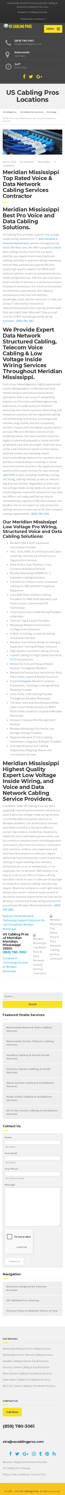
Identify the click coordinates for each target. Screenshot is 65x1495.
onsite (57, 247)
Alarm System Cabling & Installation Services (30, 1084)
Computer (25, 681)
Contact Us (14, 1261)
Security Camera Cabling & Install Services (28, 1070)
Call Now (12, 1412)
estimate (8, 321)
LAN (5, 475)
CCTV (13, 659)
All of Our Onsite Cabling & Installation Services (32, 1112)
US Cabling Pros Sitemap (22, 1300)
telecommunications (16, 243)
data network (47, 239)
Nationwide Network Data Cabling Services (29, 1029)
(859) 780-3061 (25, 321)
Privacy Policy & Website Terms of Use (31, 1310)
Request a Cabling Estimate (32, 12)
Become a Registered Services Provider (26, 1288)
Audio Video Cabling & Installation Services (29, 1098)
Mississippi (44, 161)
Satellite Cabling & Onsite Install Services (27, 1057)
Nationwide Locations (32, 19)
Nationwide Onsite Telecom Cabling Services (30, 1043)
